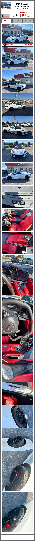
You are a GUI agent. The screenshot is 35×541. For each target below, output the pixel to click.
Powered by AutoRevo (28, 537)
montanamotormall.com (22, 12)
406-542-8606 (23, 15)
